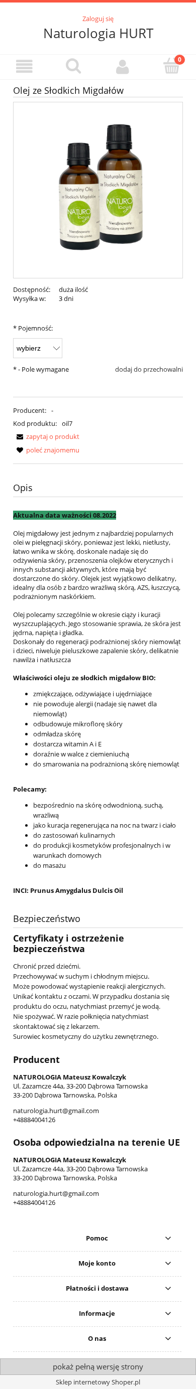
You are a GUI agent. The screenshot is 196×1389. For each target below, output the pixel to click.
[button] (24, 66)
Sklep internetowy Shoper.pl (98, 1381)
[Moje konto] (122, 66)
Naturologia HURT (98, 33)
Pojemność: (33, 328)
